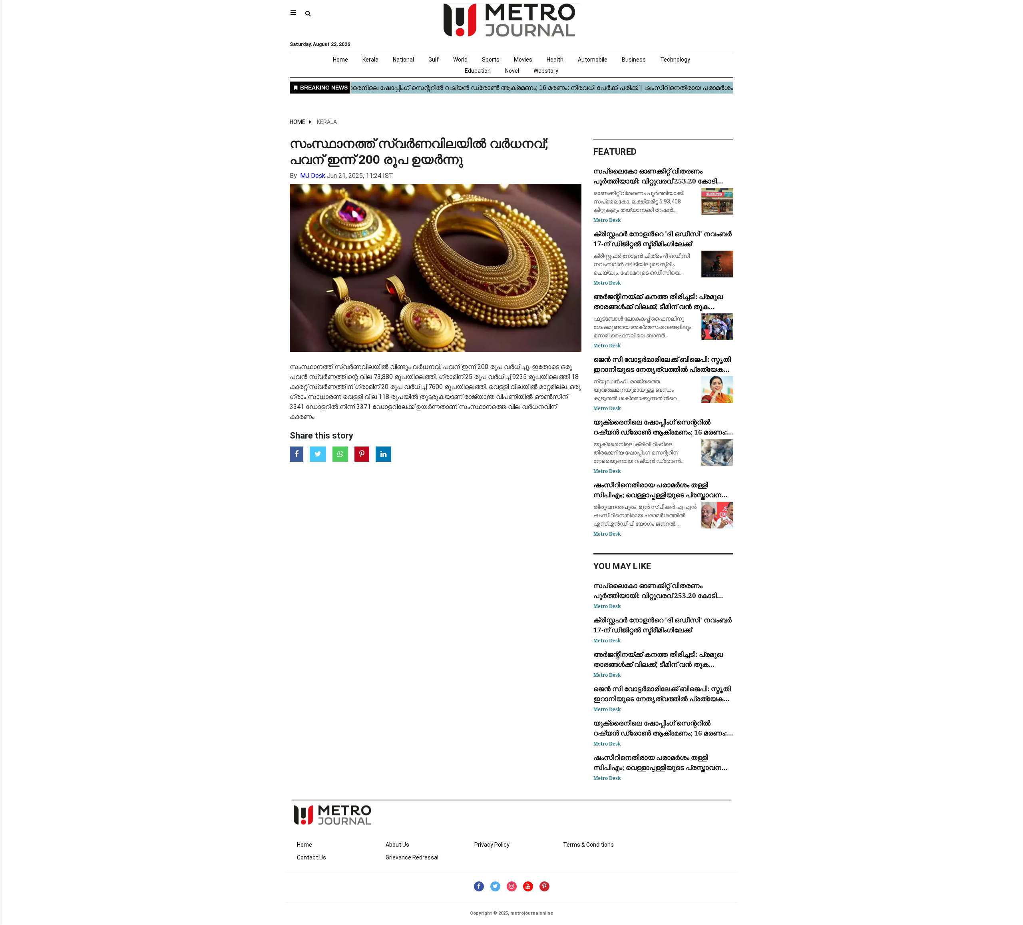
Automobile (592, 59)
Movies (523, 59)
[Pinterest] (544, 886)
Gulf (433, 59)
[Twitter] (495, 886)
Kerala (370, 59)
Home (340, 59)
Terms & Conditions (588, 844)
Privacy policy (492, 844)
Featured (615, 152)
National (403, 59)
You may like (622, 566)
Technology (675, 59)
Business (634, 59)
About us (397, 844)
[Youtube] (528, 886)
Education (478, 71)
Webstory (545, 71)
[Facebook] (479, 886)
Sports (491, 59)
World (460, 59)
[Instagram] (512, 886)
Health (555, 59)
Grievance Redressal (412, 857)
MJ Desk (312, 175)
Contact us (311, 857)
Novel (512, 71)
